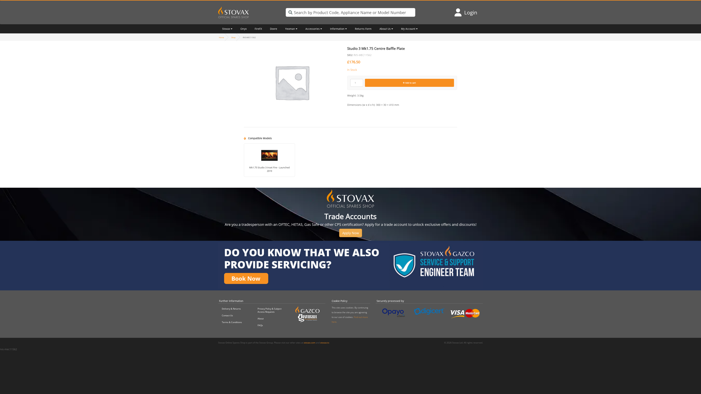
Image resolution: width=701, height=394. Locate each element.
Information (337, 28)
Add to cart (410, 82)
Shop (233, 37)
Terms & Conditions (232, 322)
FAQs (260, 325)
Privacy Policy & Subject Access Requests (269, 310)
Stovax (226, 28)
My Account (408, 28)
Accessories (312, 28)
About (261, 318)
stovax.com (309, 342)
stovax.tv (324, 342)
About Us (385, 28)
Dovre (273, 28)
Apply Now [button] (350, 233)
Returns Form (363, 28)
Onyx (243, 28)
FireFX (258, 28)
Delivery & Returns (231, 308)
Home (221, 37)
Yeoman (290, 28)
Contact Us (227, 315)
